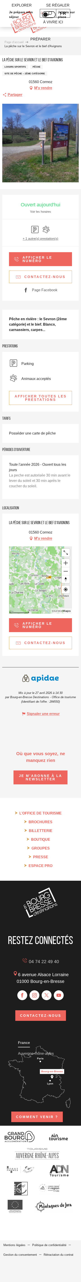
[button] (40, 398)
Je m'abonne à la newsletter (40, 777)
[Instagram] (34, 995)
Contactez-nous (40, 1015)
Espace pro (40, 866)
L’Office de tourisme (40, 813)
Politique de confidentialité (49, 1245)
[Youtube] (59, 995)
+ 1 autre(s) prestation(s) (40, 238)
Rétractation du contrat (58, 1254)
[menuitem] (21, 5)
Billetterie (40, 831)
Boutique (40, 839)
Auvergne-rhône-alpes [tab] (36, 1053)
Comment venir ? (37, 1117)
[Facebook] (22, 995)
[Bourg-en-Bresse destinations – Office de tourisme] (40, 916)
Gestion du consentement (20, 1254)
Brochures (40, 822)
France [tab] (24, 1043)
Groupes (41, 848)
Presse (40, 857)
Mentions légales (14, 1245)
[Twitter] (47, 995)
